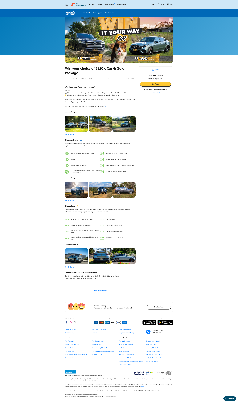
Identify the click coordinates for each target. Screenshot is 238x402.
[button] (66, 4)
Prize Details (86, 13)
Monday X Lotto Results (126, 354)
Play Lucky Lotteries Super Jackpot (103, 351)
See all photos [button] (69, 134)
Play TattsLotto (96, 344)
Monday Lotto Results (153, 351)
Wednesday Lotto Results (154, 354)
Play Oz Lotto (69, 348)
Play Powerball (69, 341)
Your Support (97, 13)
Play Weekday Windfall (99, 348)
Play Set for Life (97, 354)
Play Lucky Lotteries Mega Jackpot (76, 354)
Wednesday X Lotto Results (128, 358)
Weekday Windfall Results (154, 348)
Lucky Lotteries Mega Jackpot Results (131, 361)
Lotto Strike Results (125, 364)
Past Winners (109, 13)
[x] (75, 322)
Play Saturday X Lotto (72, 344)
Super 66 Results (124, 351)
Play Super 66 (69, 351)
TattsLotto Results (151, 344)
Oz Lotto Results (124, 348)
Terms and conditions (100, 290)
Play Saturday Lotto (98, 341)
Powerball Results (124, 341)
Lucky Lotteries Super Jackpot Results (158, 358)
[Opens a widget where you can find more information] (229, 398)
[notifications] (153, 4)
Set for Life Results (152, 361)
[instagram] (70, 322)
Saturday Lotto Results (153, 341)
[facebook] (66, 322)
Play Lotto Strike (70, 358)
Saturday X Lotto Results (127, 344)
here (142, 386)
